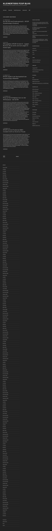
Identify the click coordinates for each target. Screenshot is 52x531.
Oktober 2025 (5, 184)
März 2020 (4, 307)
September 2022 (5, 250)
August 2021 (5, 275)
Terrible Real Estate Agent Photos (37, 69)
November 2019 (5, 315)
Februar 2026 (5, 178)
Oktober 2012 (5, 460)
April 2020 (4, 305)
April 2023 (4, 237)
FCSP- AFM (34, 96)
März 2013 (4, 451)
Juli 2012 (4, 466)
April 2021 (4, 282)
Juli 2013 (4, 443)
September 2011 (5, 485)
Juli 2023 (4, 231)
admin (33, 54)
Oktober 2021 (5, 271)
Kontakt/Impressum (17, 10)
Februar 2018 (5, 349)
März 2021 (4, 284)
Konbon (33, 119)
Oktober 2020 (5, 294)
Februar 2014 (5, 432)
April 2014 (4, 428)
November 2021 (5, 269)
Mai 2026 (4, 173)
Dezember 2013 (5, 434)
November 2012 (5, 458)
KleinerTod (10, 10)
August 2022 (5, 252)
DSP (29, 10)
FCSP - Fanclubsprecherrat (36, 100)
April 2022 (4, 260)
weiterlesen (5, 36)
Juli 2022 (4, 254)
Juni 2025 (4, 192)
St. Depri (33, 106)
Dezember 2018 (5, 332)
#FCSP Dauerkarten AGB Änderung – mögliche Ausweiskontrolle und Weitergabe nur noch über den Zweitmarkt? (40, 40)
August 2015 (5, 400)
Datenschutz (25, 10)
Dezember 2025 (5, 180)
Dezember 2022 (5, 245)
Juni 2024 (4, 214)
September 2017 (5, 358)
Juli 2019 (4, 322)
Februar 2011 (5, 498)
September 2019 (5, 318)
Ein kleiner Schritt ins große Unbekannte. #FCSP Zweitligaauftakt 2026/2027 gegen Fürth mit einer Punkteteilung (40, 23)
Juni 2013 (4, 445)
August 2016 (5, 379)
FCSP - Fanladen (35, 102)
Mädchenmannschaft (36, 81)
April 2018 (4, 345)
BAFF (33, 77)
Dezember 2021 (5, 267)
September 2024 (5, 209)
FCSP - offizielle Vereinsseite (37, 93)
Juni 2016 (4, 383)
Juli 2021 (4, 277)
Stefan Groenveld (35, 121)
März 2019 (4, 328)
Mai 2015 (4, 405)
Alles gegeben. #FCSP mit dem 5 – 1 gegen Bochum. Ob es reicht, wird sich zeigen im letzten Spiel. (16, 45)
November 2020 (5, 292)
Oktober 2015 (5, 396)
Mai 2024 (4, 216)
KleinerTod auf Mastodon (36, 60)
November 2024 (5, 205)
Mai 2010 (4, 515)
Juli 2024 (4, 212)
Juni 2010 (4, 513)
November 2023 (5, 224)
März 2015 (4, 409)
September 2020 (5, 296)
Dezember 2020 (5, 290)
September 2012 (5, 462)
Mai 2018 (4, 343)
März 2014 (4, 430)
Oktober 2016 (5, 375)
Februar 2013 (5, 453)
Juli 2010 (4, 511)
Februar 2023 (5, 241)
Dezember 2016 (5, 371)
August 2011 (5, 487)
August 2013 (5, 441)
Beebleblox (34, 114)
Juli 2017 (4, 362)
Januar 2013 (5, 455)
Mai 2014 (4, 426)
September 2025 (5, 186)
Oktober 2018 (5, 335)
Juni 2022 (4, 256)
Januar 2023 (5, 243)
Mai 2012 (4, 470)
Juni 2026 (4, 171)
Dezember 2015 (5, 392)
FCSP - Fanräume (35, 104)
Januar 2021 (5, 288)
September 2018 (5, 337)
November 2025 (5, 182)
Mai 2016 (4, 385)
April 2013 (4, 449)
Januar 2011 (5, 500)
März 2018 (4, 347)
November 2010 (5, 504)
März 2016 (4, 388)
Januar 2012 (5, 477)
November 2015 (5, 394)
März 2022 (4, 262)
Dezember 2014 (5, 415)
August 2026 (5, 167)
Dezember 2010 (5, 502)
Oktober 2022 (5, 248)
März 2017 (4, 368)
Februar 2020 (5, 309)
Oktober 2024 (5, 207)
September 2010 (5, 508)
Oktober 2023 (5, 226)
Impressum (34, 48)
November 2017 (5, 354)
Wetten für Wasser (35, 71)
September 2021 (5, 273)
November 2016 (5, 373)
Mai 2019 (4, 324)
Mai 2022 (4, 258)
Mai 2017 (4, 364)
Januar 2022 (5, 265)
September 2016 (5, 377)
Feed (33, 52)
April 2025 (4, 195)
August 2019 (5, 320)
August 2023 (5, 229)
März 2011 (4, 496)
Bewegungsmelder (35, 79)
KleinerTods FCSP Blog (16, 3)
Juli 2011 (4, 489)
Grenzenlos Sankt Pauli (36, 116)
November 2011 (5, 481)
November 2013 (5, 436)
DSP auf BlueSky (35, 91)
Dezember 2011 (5, 479)
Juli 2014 (4, 424)
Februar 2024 (5, 222)
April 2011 (4, 494)
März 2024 (4, 220)
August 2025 (5, 188)
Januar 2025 (5, 201)
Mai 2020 (4, 303)
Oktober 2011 (5, 483)
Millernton (34, 123)
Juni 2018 (4, 341)
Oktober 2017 (5, 356)
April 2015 (4, 407)
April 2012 (4, 472)
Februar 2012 (5, 475)
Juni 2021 (4, 279)
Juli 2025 (4, 190)
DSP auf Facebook (35, 89)
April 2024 (4, 218)
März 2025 (4, 197)
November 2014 (5, 417)
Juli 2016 (4, 381)
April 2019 (4, 326)
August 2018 (5, 339)
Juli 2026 (4, 169)
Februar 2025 (5, 199)
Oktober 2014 (5, 419)
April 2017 (4, 366)
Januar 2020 (5, 311)
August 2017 (5, 360)
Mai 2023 (4, 235)
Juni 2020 (4, 301)
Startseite (4, 10)
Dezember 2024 (5, 203)
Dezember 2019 (5, 313)
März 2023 (4, 239)
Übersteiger (34, 112)
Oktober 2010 (5, 506)
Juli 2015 (4, 402)
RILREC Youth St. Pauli (36, 125)
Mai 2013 (4, 447)
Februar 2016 (5, 390)
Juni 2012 (4, 468)
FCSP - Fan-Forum (35, 98)
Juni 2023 (4, 233)
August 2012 (5, 464)
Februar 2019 (5, 330)
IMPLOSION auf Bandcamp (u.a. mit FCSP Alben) (40, 83)
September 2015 (5, 398)
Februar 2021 (5, 286)
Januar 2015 (5, 413)
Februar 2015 (5, 411)
